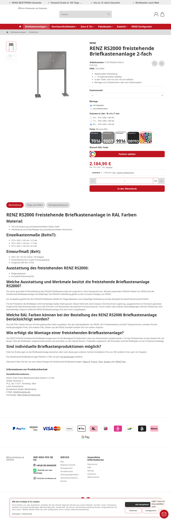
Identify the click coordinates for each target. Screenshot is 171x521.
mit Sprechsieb (67, 356)
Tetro (100, 361)
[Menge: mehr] (161, 181)
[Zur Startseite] (32, 14)
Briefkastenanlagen (35, 26)
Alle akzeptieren (142, 504)
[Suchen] (108, 14)
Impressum (16, 513)
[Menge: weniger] (93, 181)
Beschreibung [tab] (15, 204)
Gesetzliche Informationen (95, 458)
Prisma (94, 361)
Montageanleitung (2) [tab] (58, 204)
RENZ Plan (120, 361)
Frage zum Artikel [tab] (35, 204)
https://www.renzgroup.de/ (28, 394)
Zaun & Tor (87, 26)
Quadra (107, 361)
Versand (109, 167)
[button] (11, 46)
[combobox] (127, 95)
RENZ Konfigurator (142, 26)
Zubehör (121, 26)
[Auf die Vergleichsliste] (162, 63)
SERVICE (64, 457)
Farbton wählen (127, 154)
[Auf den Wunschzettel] (155, 63)
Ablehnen (133, 510)
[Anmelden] (156, 14)
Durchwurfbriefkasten (63, 26)
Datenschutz (27, 513)
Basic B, (86, 361)
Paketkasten (104, 26)
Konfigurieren (150, 510)
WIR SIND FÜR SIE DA (43, 458)
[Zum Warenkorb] (162, 14)
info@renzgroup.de (21, 391)
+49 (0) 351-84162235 (46, 465)
